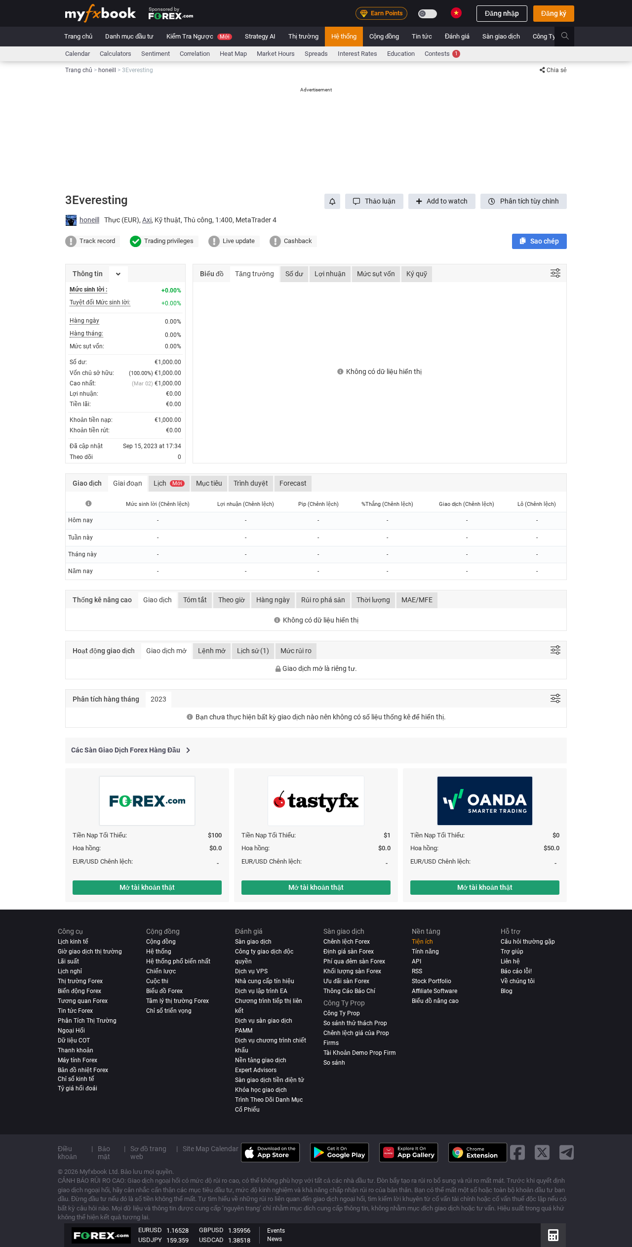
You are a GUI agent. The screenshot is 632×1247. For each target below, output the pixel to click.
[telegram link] (566, 1153)
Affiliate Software (434, 991)
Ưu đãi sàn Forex (346, 981)
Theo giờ (231, 600)
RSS (417, 971)
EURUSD (150, 1230)
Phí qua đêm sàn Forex (354, 961)
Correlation (195, 53)
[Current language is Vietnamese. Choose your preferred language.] (456, 13)
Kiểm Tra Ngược (198, 36)
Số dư (294, 274)
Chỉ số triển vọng (169, 1010)
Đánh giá (457, 36)
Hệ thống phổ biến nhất (178, 961)
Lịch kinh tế (73, 941)
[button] (374, 201)
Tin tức (422, 36)
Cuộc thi (157, 981)
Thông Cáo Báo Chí (349, 991)
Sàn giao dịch (501, 36)
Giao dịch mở (166, 651)
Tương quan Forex (83, 1001)
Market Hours (276, 53)
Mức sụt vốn (376, 274)
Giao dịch (157, 600)
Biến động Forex (79, 991)
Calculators (115, 53)
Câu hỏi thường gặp (528, 941)
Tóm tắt (195, 600)
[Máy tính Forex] (553, 1235)
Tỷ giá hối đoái (77, 1088)
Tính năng (425, 951)
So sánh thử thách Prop (355, 1023)
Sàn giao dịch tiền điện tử (269, 1080)
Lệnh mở (212, 651)
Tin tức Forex (75, 1010)
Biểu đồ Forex (164, 991)
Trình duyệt (251, 483)
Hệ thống (343, 36)
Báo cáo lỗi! (516, 971)
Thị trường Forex (80, 981)
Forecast (293, 483)
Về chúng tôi (518, 981)
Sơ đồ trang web (148, 1153)
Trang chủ (78, 36)
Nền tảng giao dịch (260, 1060)
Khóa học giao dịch (261, 1089)
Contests (441, 53)
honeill (89, 220)
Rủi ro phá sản (323, 600)
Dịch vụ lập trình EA (261, 991)
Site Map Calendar (210, 1149)
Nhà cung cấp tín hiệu (264, 981)
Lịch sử (253, 651)
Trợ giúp (512, 951)
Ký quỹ (416, 274)
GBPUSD (211, 1230)
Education (401, 53)
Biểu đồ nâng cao (435, 1001)
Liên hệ (510, 961)
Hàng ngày (273, 600)
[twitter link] (542, 1153)
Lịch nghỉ (70, 971)
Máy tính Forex (77, 1060)
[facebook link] (517, 1153)
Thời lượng (373, 600)
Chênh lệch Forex (346, 941)
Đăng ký (553, 13)
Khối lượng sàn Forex (352, 971)
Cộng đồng (384, 36)
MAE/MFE (417, 600)
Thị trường (303, 36)
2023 (158, 699)
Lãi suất (68, 961)
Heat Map (233, 53)
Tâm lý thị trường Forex (177, 1001)
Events (276, 1230)
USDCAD (211, 1240)
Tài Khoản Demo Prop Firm (359, 1052)
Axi (147, 220)
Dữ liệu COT (74, 1040)
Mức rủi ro (296, 651)
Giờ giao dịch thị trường (90, 951)
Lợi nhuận (330, 274)
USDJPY (150, 1240)
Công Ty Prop (551, 36)
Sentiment (155, 53)
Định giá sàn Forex (348, 951)
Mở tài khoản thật (147, 887)
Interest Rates (357, 53)
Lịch (168, 483)
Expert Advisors (255, 1070)
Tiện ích (422, 941)
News (274, 1239)
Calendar (77, 53)
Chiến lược (161, 971)
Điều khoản (67, 1153)
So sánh (334, 1062)
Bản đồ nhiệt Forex (83, 1070)
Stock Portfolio (431, 981)
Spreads (316, 53)
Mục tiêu (209, 483)
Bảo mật (104, 1153)
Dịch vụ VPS (251, 971)
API (416, 961)
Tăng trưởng (254, 274)
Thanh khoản (75, 1050)
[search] (570, 36)
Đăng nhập (502, 13)
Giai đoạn (127, 483)
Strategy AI (260, 36)
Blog (507, 991)
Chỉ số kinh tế (76, 1079)
